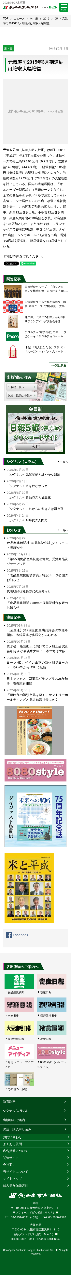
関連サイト (11, 1157)
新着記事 (9, 1101)
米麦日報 (13, 1015)
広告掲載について (15, 1150)
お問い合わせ (12, 1137)
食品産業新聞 (16, 992)
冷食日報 (45, 1039)
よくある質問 (12, 1144)
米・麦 (34, 18)
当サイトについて (15, 1171)
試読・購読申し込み (17, 1129)
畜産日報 (45, 992)
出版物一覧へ (16, 387)
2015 (46, 18)
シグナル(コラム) (15, 1110)
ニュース (19, 18)
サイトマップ (12, 1178)
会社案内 (9, 1164)
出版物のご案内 (14, 1120)
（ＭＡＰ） (49, 1212)
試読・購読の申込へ (20, 395)
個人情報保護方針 (15, 1185)
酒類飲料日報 (48, 1015)
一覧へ (64, 462)
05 (56, 18)
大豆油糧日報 (16, 1039)
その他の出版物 (17, 1089)
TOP (5, 18)
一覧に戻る (59, 365)
